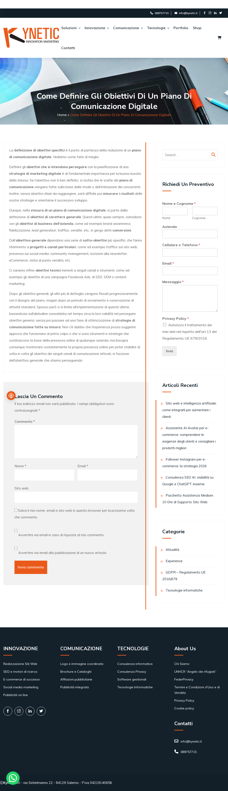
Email (82, 466)
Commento (24, 421)
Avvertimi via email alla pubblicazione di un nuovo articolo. (62, 553)
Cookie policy (184, 708)
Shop (197, 28)
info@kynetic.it (188, 13)
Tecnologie (156, 28)
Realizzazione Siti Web (20, 664)
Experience (174, 561)
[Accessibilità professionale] (11, 395)
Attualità (172, 549)
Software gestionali (131, 679)
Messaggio (173, 282)
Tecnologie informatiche (184, 590)
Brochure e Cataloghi (76, 672)
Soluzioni (69, 28)
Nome (20, 466)
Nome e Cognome (179, 203)
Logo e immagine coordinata (81, 664)
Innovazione (95, 28)
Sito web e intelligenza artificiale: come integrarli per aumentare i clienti (189, 410)
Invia (169, 351)
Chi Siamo (181, 664)
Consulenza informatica (135, 664)
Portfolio (180, 28)
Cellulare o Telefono (181, 245)
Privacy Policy (175, 318)
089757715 (162, 13)
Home (62, 115)
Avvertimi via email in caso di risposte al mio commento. (61, 535)
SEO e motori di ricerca (20, 672)
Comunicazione (126, 28)
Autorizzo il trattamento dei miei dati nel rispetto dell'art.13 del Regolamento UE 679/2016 (189, 331)
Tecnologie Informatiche (135, 687)
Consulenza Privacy (131, 672)
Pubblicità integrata (74, 687)
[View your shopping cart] (219, 38)
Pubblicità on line (15, 695)
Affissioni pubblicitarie (76, 679)
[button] (13, 778)
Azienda (169, 226)
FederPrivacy (183, 679)
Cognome (199, 218)
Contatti (68, 48)
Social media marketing (20, 687)
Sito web (21, 488)
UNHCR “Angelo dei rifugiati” (195, 672)
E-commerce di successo (21, 679)
